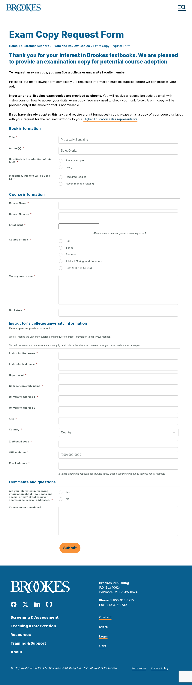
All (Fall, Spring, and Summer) (84, 261)
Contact (105, 617)
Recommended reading (80, 183)
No (67, 498)
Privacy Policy (159, 668)
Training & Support (28, 643)
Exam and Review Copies (71, 46)
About (16, 652)
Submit (70, 548)
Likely (69, 167)
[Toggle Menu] (182, 8)
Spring (70, 247)
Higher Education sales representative (110, 119)
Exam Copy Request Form (111, 46)
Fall (68, 240)
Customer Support (35, 46)
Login (103, 636)
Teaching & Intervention (33, 626)
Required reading (76, 176)
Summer (71, 254)
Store (103, 627)
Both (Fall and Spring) (79, 267)
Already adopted (75, 160)
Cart (102, 646)
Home (13, 46)
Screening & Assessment (34, 617)
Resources (20, 634)
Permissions (139, 668)
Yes (68, 492)
